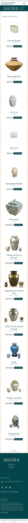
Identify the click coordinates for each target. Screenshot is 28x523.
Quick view (18, 46)
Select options (9, 225)
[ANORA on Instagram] (6, 487)
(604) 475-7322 (5, 478)
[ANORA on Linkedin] (10, 487)
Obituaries (4, 500)
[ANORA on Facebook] (2, 487)
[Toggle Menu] (24, 3)
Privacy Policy (4, 512)
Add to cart (9, 46)
